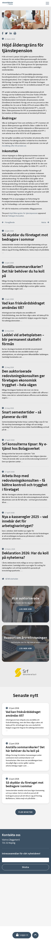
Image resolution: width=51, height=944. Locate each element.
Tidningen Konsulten (16, 216)
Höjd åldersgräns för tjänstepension (23, 213)
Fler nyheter (25, 812)
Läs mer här (25, 609)
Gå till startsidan (11, 579)
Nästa (43, 222)
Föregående (10, 222)
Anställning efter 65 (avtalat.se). (14, 146)
